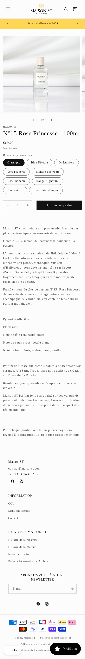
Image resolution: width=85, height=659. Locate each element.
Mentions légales (19, 510)
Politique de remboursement (55, 637)
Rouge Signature (47, 181)
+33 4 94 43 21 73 (27, 474)
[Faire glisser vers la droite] (51, 120)
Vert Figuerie (16, 171)
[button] (8, 9)
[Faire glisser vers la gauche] (33, 120)
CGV (11, 503)
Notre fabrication (19, 554)
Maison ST (30, 637)
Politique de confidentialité (35, 644)
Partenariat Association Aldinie (28, 561)
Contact (13, 518)
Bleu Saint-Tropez (45, 190)
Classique (13, 162)
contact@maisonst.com (24, 468)
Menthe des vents (47, 171)
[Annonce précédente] (7, 23)
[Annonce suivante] (77, 23)
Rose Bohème (16, 181)
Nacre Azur (15, 190)
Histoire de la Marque (22, 547)
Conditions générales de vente (33, 650)
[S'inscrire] (72, 588)
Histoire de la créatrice (23, 539)
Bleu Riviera (39, 162)
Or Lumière (66, 162)
